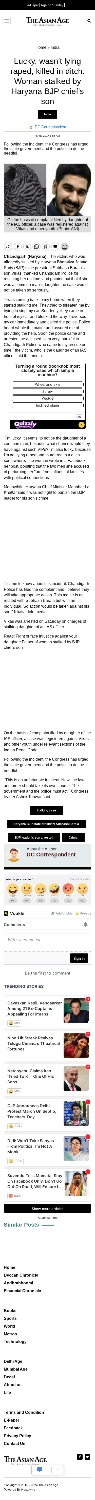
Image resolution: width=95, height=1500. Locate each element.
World (9, 1326)
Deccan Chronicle (21, 1275)
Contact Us (14, 1443)
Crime (73, 837)
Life (7, 1392)
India (47, 114)
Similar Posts (21, 1225)
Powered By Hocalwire (19, 1489)
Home (9, 1267)
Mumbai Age (16, 1369)
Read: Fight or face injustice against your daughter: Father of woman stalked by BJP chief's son (42, 642)
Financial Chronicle (22, 1291)
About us (13, 1385)
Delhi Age (13, 1361)
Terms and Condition (24, 1412)
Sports (10, 1318)
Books (10, 1311)
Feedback (13, 1428)
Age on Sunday (52, 5)
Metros (10, 1334)
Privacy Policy (17, 1436)
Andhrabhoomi (18, 1283)
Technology (15, 1341)
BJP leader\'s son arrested (34, 837)
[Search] (89, 21)
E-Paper (11, 1420)
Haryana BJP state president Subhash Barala (46, 824)
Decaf (9, 1377)
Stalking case (46, 810)
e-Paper (33, 5)
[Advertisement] (47, 541)
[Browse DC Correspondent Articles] (14, 854)
